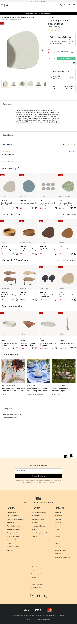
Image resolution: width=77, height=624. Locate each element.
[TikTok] (45, 595)
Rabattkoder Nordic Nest (62, 557)
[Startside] (5, 5)
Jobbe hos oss (35, 577)
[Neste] (42, 50)
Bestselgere (58, 533)
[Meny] (74, 5)
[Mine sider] (61, 5)
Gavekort (34, 536)
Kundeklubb (11, 522)
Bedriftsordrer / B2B (13, 547)
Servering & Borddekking (9, 17)
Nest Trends (58, 547)
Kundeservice (11, 512)
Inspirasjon (58, 512)
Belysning (35, 522)
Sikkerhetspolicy (12, 540)
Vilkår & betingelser (13, 536)
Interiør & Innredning (38, 519)
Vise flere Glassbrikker (10, 417)
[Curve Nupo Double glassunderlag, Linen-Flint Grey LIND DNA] (23, 50)
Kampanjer (58, 522)
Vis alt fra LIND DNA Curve (65, 260)
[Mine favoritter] (65, 5)
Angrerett (10, 550)
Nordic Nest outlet (36, 588)
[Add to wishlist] (13, 208)
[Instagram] (38, 595)
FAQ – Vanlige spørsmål (14, 526)
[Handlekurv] (70, 5)
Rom (56, 540)
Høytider (57, 536)
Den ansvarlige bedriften (38, 574)
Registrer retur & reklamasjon (16, 519)
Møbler (34, 529)
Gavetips (57, 543)
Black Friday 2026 (60, 550)
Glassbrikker (31, 17)
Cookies (9, 543)
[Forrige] (3, 50)
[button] (52, 30)
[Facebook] (32, 595)
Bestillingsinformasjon (13, 529)
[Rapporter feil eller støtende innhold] (74, 161)
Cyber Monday (59, 554)
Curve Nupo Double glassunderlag (11, 19)
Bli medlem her (71, 41)
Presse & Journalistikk (37, 584)
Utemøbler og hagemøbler (40, 533)
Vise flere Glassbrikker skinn (12, 414)
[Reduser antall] (49, 58)
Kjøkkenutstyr (36, 515)
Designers (58, 519)
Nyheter (57, 529)
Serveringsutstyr (21, 17)
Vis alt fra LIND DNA (67, 214)
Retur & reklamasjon (13, 515)
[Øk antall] (54, 58)
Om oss (33, 570)
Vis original (18, 161)
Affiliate (33, 581)
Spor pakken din (12, 533)
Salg (56, 526)
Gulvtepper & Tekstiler (38, 526)
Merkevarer (58, 515)
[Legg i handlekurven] (17, 208)
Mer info (71, 77)
